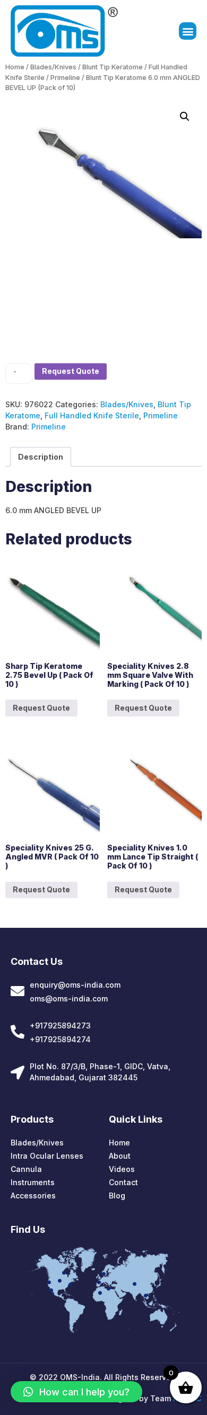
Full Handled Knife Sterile (92, 415)
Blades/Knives (53, 67)
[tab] (40, 457)
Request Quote (70, 370)
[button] (187, 31)
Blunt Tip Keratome (112, 67)
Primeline (65, 78)
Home (14, 67)
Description (40, 456)
